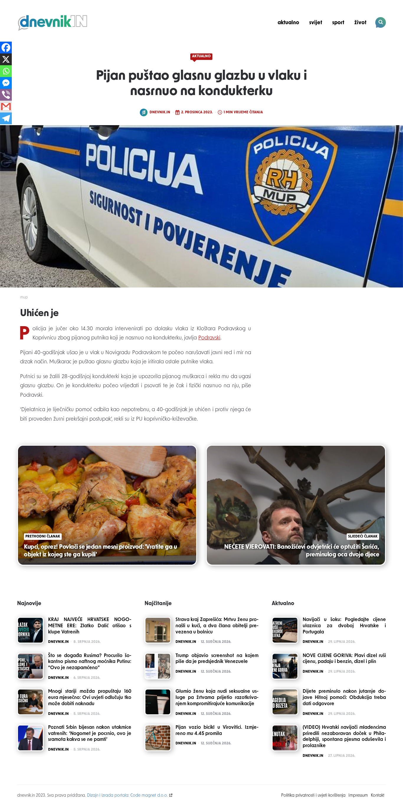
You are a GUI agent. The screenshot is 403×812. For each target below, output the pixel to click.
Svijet (315, 22)
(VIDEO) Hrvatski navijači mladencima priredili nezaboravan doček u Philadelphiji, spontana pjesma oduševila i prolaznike (344, 736)
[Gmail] (6, 106)
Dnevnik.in (160, 112)
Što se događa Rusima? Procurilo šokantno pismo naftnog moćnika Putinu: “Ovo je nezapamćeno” (89, 662)
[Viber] (6, 95)
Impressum (358, 795)
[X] (6, 59)
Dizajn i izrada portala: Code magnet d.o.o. (127, 795)
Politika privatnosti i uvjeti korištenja (313, 795)
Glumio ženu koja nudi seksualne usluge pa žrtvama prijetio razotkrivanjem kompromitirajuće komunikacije (217, 697)
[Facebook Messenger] (6, 83)
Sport (338, 22)
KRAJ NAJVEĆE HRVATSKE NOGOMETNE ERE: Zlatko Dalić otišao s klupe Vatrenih (89, 626)
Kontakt (377, 795)
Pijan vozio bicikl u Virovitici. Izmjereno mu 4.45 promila (217, 730)
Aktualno (288, 22)
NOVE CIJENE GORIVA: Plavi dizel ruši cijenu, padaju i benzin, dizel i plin (344, 658)
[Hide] (2, 130)
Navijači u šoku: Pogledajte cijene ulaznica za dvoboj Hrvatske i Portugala (344, 626)
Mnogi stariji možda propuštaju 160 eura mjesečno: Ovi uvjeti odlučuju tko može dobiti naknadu (89, 697)
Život (360, 22)
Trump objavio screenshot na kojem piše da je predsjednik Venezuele (217, 658)
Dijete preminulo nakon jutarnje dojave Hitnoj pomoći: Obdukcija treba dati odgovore (344, 697)
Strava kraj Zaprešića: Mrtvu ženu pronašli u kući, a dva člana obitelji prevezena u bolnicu (217, 626)
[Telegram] (6, 118)
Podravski (209, 338)
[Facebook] (6, 47)
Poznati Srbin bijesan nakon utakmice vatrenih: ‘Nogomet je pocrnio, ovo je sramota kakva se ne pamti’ (89, 733)
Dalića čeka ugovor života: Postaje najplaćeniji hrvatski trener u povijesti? (346, 43)
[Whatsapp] (6, 71)
